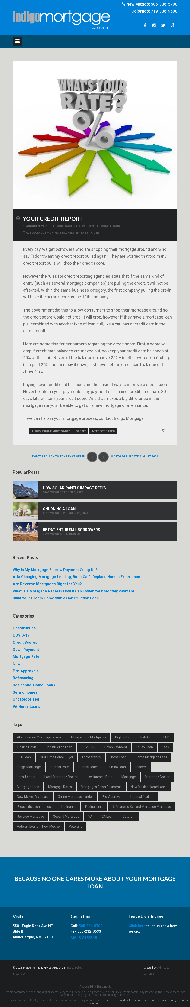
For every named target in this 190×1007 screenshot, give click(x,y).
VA (90, 816)
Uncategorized (26, 699)
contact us (98, 1000)
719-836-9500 (164, 11)
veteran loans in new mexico (38, 826)
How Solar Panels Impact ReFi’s (74, 488)
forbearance (91, 757)
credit (71, 232)
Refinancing (23, 678)
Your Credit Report (53, 218)
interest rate (59, 767)
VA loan (107, 816)
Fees (165, 747)
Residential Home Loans (101, 226)
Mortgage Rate (69, 226)
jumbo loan (117, 767)
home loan (118, 757)
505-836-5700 (164, 4)
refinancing (94, 806)
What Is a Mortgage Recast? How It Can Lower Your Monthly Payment (73, 591)
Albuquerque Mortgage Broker (39, 737)
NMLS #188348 (84, 938)
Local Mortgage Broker (61, 777)
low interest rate (99, 777)
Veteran (128, 816)
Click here (137, 926)
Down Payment (26, 649)
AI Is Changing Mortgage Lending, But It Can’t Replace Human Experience (76, 577)
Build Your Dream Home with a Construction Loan (56, 598)
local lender (26, 777)
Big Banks (122, 737)
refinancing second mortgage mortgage (141, 806)
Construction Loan (59, 747)
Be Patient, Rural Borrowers (71, 530)
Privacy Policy (74, 967)
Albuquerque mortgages (45, 232)
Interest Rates (88, 232)
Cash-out (145, 737)
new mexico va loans (33, 796)
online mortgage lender (75, 796)
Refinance (68, 806)
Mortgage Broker (157, 777)
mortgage (128, 777)
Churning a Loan (59, 509)
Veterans (75, 826)
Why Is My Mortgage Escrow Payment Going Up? (55, 570)
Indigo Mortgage (29, 767)
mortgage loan (28, 787)
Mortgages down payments (101, 787)
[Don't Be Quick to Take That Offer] (92, 457)
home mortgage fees (151, 757)
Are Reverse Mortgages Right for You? (47, 584)
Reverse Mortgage (30, 816)
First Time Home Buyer (56, 757)
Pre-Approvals (25, 671)
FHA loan (24, 757)
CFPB (165, 737)
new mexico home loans (149, 787)
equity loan (144, 747)
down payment (115, 747)
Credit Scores (25, 642)
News (17, 664)
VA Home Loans (26, 706)
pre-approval (111, 796)
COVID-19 (21, 635)
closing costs (27, 747)
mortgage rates (60, 787)
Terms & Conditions (24, 974)
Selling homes (25, 692)
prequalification (141, 796)
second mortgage (66, 816)
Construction (24, 628)
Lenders (141, 767)
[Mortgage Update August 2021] (103, 457)
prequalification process (34, 806)
